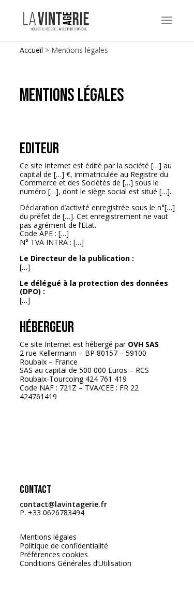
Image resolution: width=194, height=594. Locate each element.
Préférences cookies (54, 554)
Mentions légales (48, 537)
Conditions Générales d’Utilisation (75, 563)
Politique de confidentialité (64, 545)
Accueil (31, 50)
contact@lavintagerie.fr (63, 504)
